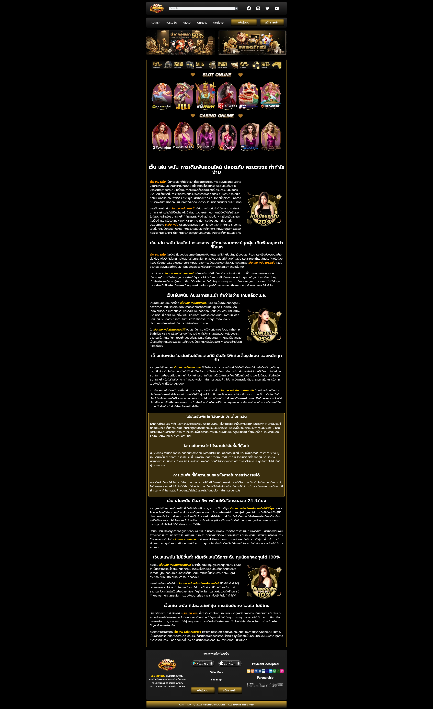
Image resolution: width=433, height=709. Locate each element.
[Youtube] (276, 8)
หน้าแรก (156, 22)
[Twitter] (267, 8)
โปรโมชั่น (171, 22)
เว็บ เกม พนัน (158, 676)
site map (216, 679)
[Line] (258, 8)
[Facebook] (249, 8)
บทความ (202, 22)
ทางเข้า (187, 22)
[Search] (236, 8)
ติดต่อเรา (218, 22)
